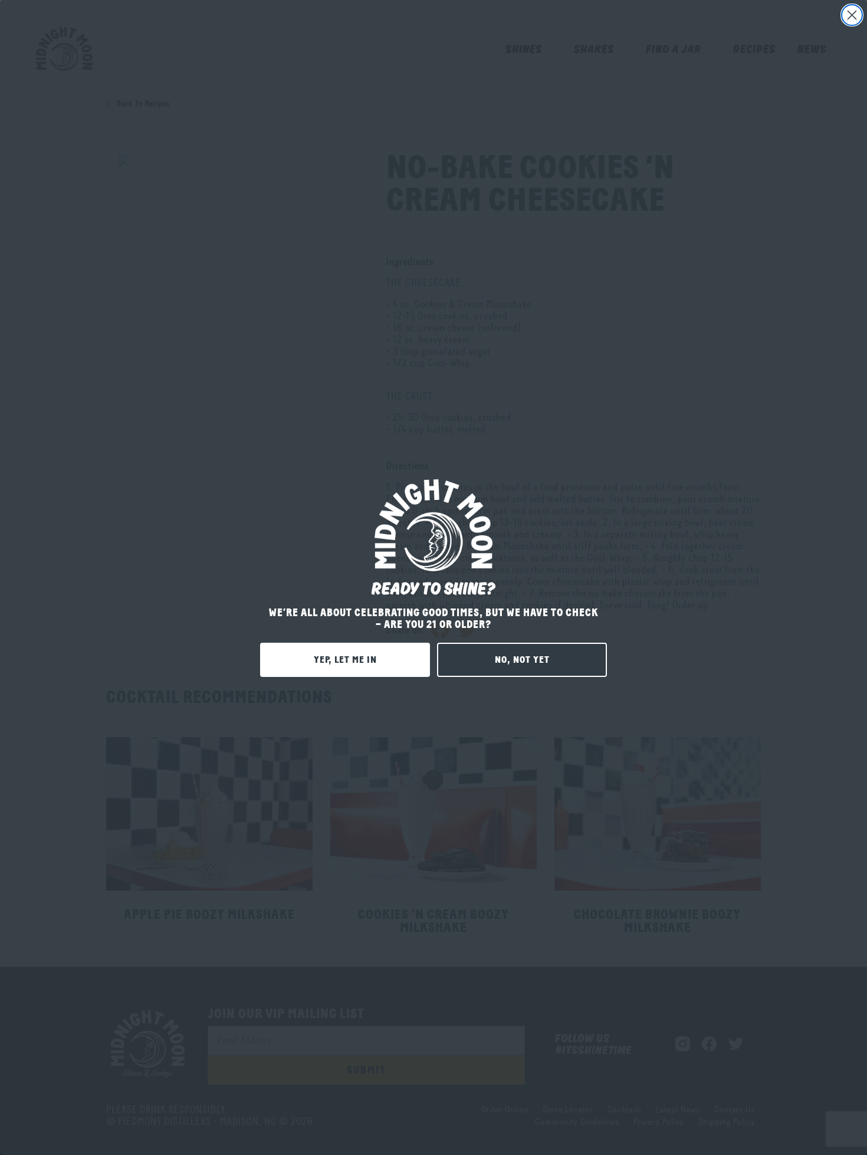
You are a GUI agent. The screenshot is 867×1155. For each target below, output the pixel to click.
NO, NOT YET (522, 660)
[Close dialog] (852, 15)
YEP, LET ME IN (345, 660)
